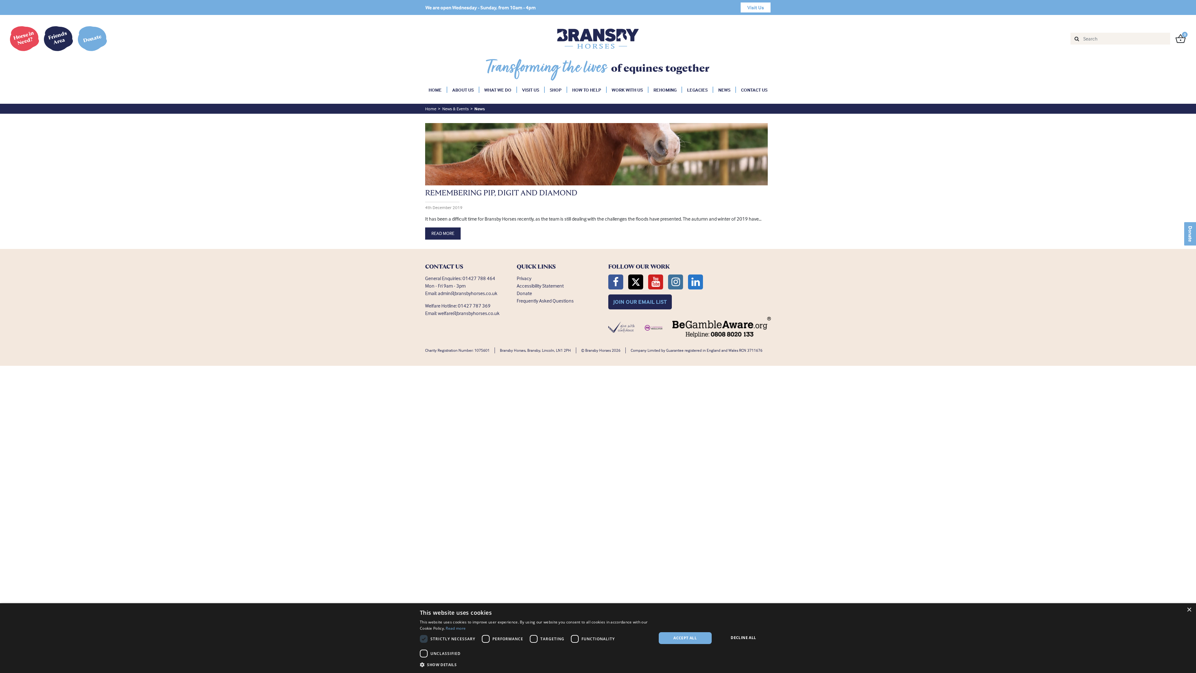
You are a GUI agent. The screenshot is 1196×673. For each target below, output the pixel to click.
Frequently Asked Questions (545, 301)
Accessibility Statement (540, 286)
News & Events (455, 108)
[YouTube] (655, 281)
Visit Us (530, 90)
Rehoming (664, 90)
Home (435, 90)
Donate (1190, 234)
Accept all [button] (685, 638)
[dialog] (598, 638)
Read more (456, 628)
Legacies (697, 90)
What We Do (497, 90)
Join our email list (640, 301)
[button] (534, 664)
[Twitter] (635, 281)
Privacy (524, 278)
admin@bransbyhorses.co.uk (467, 293)
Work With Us (627, 90)
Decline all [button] (743, 637)
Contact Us (754, 90)
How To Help (586, 90)
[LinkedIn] (695, 281)
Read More (442, 233)
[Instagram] (675, 281)
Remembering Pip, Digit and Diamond (501, 193)
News (724, 90)
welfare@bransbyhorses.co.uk (469, 313)
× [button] (1189, 610)
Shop (556, 90)
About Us (463, 90)
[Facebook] (615, 281)
